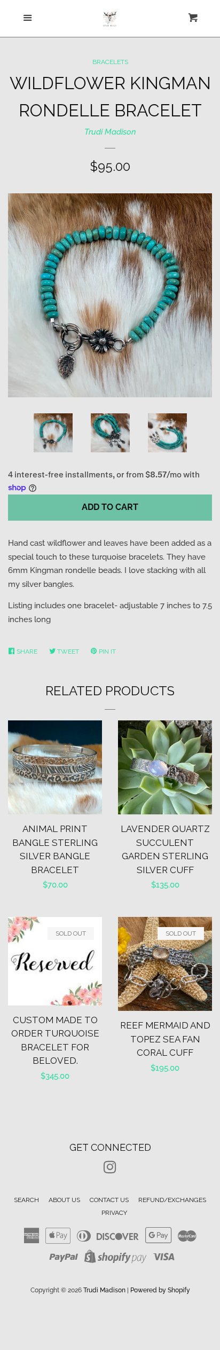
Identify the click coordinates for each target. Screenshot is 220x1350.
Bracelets (110, 62)
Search (26, 1200)
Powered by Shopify (160, 1290)
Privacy (114, 1212)
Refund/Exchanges (172, 1200)
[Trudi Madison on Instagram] (110, 1169)
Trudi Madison (110, 132)
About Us (64, 1200)
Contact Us (109, 1200)
